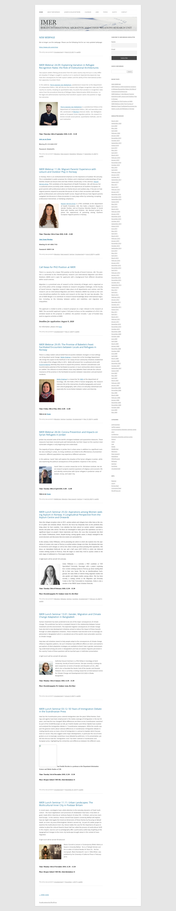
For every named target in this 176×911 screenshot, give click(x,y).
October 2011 (115, 305)
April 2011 (114, 314)
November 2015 (116, 219)
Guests (114, 12)
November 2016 (116, 197)
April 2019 (114, 153)
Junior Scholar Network (72, 12)
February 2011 (115, 319)
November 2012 (116, 280)
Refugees (79, 154)
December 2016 (116, 194)
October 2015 (115, 221)
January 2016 (115, 214)
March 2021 (114, 121)
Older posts (44, 895)
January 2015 (115, 241)
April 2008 (114, 356)
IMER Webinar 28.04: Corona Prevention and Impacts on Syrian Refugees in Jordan (68, 433)
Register (113, 481)
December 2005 (116, 402)
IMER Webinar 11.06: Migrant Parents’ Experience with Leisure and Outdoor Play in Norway (67, 170)
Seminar (71, 254)
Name (113, 42)
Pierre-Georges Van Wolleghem (60, 85)
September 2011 (116, 307)
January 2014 (115, 263)
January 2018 (115, 175)
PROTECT (76, 112)
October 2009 (115, 336)
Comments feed (116, 488)
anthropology (115, 425)
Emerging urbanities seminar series (122, 437)
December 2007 (116, 363)
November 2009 (116, 334)
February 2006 (115, 398)
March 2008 (114, 358)
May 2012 (114, 290)
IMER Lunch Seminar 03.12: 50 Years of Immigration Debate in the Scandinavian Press (70, 710)
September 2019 (116, 143)
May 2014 (114, 253)
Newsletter (72, 154)
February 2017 (115, 189)
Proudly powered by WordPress (48, 902)
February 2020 (115, 133)
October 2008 (115, 351)
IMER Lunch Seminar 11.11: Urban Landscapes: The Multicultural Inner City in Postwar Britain (66, 804)
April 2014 (114, 256)
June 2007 (114, 373)
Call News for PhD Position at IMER (57, 267)
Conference (114, 434)
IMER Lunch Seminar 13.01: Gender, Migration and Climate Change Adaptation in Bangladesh (70, 615)
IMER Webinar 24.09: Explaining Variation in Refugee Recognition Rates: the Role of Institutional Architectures (68, 66)
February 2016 (115, 211)
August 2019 (115, 145)
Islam (113, 442)
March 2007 (114, 380)
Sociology (69, 419)
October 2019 (115, 140)
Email (113, 49)
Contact (124, 12)
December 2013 (116, 265)
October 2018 (115, 165)
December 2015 (116, 216)
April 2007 (114, 378)
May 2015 (114, 231)
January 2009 (115, 346)
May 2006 (114, 393)
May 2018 (114, 167)
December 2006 (116, 388)
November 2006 (116, 390)
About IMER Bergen (53, 12)
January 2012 (115, 300)
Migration (57, 154)
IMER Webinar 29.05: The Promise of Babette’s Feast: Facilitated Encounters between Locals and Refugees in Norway (67, 347)
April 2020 (114, 131)
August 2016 (115, 202)
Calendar (88, 12)
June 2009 (114, 339)
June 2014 (114, 251)
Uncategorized (58, 52)
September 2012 (116, 285)
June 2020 (114, 126)
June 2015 (114, 229)
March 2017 (114, 187)
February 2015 (115, 238)
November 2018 (116, 162)
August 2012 (115, 287)
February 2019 (115, 158)
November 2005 (116, 405)
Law (112, 444)
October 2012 (115, 282)
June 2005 (114, 410)
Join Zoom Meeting (46, 239)
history (113, 439)
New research (65, 154)
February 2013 (115, 273)
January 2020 (115, 136)
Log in (113, 483)
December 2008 (116, 349)
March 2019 (114, 155)
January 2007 (115, 385)
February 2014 (115, 260)
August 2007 (115, 371)
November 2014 (116, 243)
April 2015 (114, 233)
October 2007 (115, 366)
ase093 (78, 52)
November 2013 (116, 268)
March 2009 (114, 344)
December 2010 (116, 324)
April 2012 (114, 292)
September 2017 (116, 180)
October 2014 (115, 246)
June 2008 (114, 353)
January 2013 (115, 275)
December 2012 (116, 278)
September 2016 (116, 199)
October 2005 (115, 407)
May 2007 (114, 376)
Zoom (49, 414)
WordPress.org (115, 491)
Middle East (57, 499)
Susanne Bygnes (44, 365)
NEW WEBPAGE (47, 37)
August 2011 (115, 309)
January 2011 (115, 322)
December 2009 (116, 331)
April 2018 (114, 170)
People (105, 12)
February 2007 (115, 383)
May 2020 (114, 128)
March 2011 (114, 317)
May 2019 (114, 150)
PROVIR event (115, 459)
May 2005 (114, 412)
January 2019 (115, 160)
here (60, 327)
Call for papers (115, 427)
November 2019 (116, 138)
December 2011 (116, 302)
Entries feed (115, 486)
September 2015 (116, 224)
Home (41, 12)
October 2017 (115, 177)
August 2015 (115, 226)
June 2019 (114, 148)
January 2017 (115, 192)
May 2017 (114, 185)
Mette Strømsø (65, 357)
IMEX (81, 379)
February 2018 (115, 172)
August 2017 (115, 182)
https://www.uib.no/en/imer (48, 47)
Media (113, 447)
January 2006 (115, 400)
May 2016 (114, 204)
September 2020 (116, 123)
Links (97, 12)
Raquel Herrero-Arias (68, 204)
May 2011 (114, 312)
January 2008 (115, 361)
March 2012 (114, 295)
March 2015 (114, 236)
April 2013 (114, 270)
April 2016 (114, 207)
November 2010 (116, 327)
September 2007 (116, 368)
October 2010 (115, 329)
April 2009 (114, 341)
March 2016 (114, 209)
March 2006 (114, 395)
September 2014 (116, 248)
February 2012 (115, 297)
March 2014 (114, 258)
